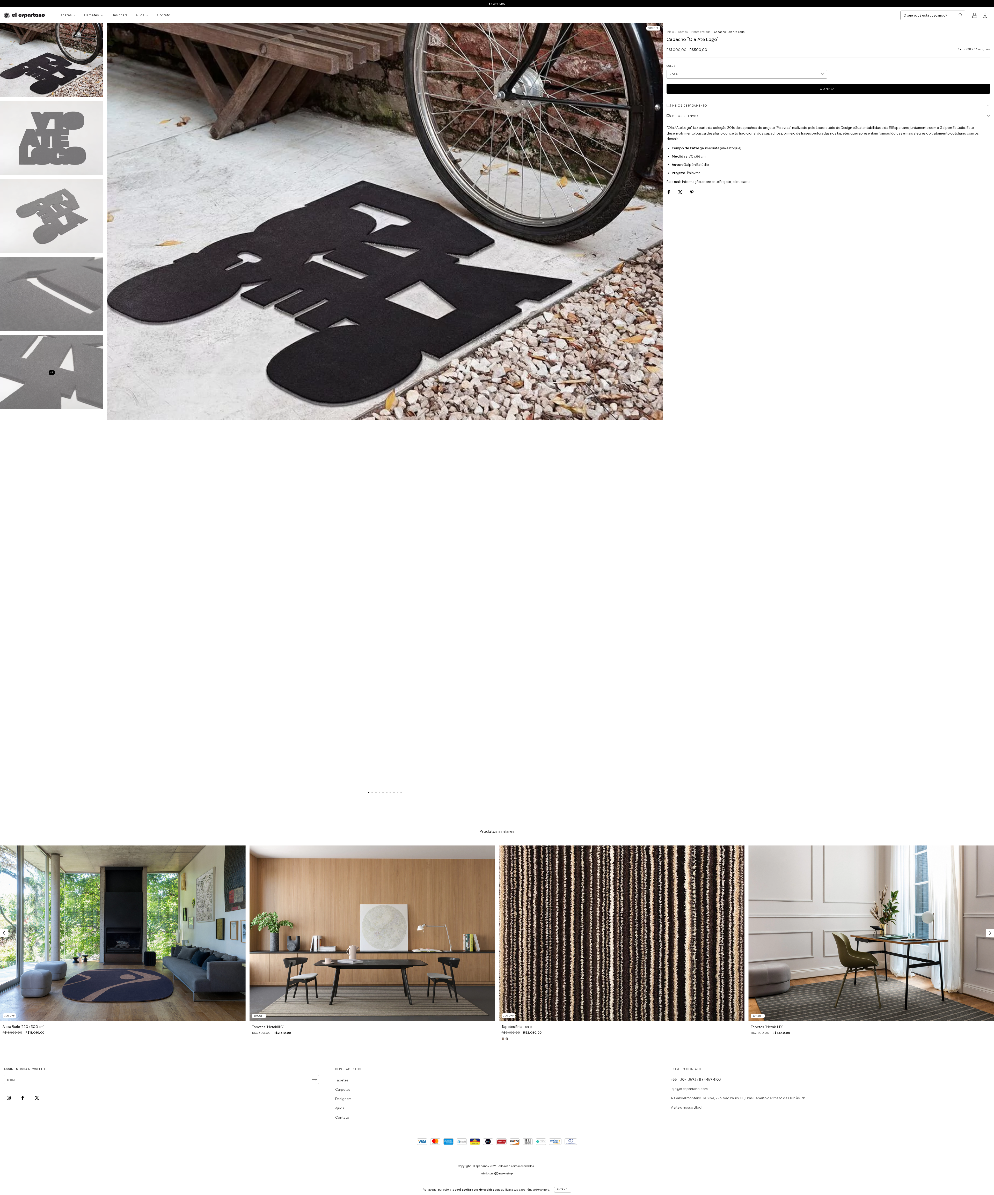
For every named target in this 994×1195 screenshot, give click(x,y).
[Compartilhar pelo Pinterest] (692, 192)
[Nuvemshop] (497, 1174)
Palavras (693, 173)
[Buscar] (960, 15)
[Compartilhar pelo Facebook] (669, 192)
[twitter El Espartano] (37, 1098)
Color (671, 66)
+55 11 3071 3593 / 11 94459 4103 (696, 1079)
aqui (746, 182)
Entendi (562, 1189)
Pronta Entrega (701, 31)
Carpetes (91, 15)
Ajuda (140, 15)
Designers (119, 15)
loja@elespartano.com (689, 1089)
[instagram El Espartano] (9, 1098)
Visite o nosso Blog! (686, 1107)
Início (670, 31)
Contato (163, 15)
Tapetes (65, 15)
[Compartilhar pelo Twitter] (680, 192)
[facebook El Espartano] (23, 1098)
